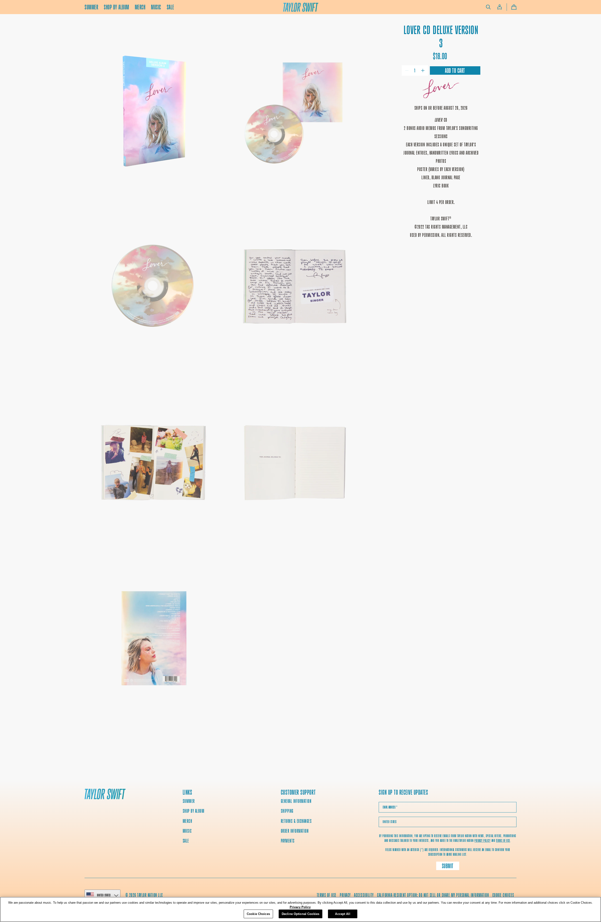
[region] (300, 909)
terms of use (503, 840)
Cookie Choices (503, 895)
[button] (488, 7)
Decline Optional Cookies (300, 914)
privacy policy (482, 840)
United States (104, 895)
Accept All (342, 914)
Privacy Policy (300, 907)
